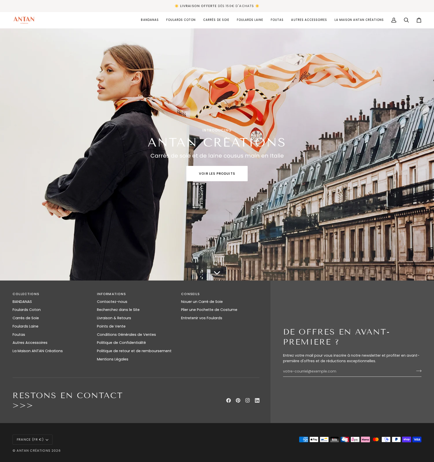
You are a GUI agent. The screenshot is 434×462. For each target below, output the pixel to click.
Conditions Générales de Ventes (126, 334)
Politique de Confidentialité (121, 342)
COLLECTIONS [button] (26, 294)
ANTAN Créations (33, 450)
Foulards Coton (27, 309)
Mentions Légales (112, 359)
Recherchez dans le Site (118, 309)
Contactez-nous (112, 301)
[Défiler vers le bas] (217, 273)
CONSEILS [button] (190, 294)
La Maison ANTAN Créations (38, 350)
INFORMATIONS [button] (111, 294)
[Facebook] (228, 400)
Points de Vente (111, 326)
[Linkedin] (257, 400)
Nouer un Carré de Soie (202, 301)
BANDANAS (22, 301)
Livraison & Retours (114, 317)
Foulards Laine (25, 326)
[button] (181, 20)
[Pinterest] (238, 400)
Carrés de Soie (26, 317)
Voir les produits (217, 173)
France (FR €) (30, 439)
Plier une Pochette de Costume (209, 309)
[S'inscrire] (417, 371)
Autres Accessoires (30, 342)
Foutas (19, 334)
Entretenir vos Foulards (201, 317)
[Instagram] (247, 400)
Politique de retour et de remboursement (134, 350)
